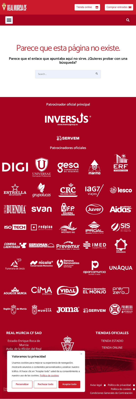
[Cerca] (81, 354)
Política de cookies (49, 376)
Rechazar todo (45, 384)
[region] (46, 371)
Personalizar (22, 384)
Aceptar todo (69, 384)
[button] (9, 20)
